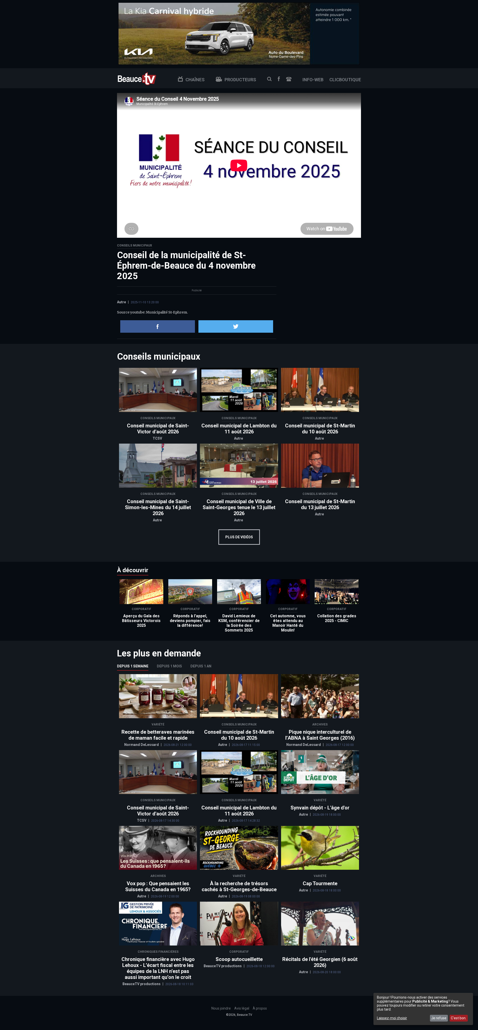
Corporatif (141, 609)
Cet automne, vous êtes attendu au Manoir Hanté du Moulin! (288, 623)
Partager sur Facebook (157, 326)
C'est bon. (458, 1018)
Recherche (269, 79)
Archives (320, 724)
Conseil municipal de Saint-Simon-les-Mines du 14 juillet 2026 (158, 507)
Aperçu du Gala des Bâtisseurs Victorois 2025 (141, 621)
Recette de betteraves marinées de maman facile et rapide (157, 735)
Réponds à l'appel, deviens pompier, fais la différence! (190, 621)
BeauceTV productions (141, 984)
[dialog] (423, 1009)
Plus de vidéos (239, 537)
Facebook (279, 79)
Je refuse (438, 1018)
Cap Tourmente (320, 883)
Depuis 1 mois (169, 666)
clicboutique (345, 79)
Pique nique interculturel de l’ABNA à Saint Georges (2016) (320, 735)
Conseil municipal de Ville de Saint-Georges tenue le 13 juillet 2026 (239, 507)
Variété (158, 724)
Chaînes (195, 79)
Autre (121, 302)
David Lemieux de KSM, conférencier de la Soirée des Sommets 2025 (239, 623)
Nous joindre (289, 79)
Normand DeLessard (142, 745)
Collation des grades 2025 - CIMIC (336, 618)
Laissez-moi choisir (392, 1018)
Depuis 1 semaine (132, 666)
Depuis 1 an (200, 666)
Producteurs (240, 79)
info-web (312, 79)
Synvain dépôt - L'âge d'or (320, 808)
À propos (260, 1008)
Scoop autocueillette (239, 959)
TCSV (157, 438)
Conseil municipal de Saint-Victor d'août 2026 (158, 429)
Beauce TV (137, 78)
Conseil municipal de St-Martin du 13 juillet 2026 (320, 504)
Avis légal (241, 1008)
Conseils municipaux (134, 245)
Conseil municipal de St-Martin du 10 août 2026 (320, 429)
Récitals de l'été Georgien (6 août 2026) (320, 962)
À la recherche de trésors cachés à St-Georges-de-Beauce (239, 886)
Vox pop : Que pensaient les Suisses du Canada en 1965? (158, 886)
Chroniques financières (158, 951)
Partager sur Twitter (235, 326)
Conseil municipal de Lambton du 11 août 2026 (239, 429)
